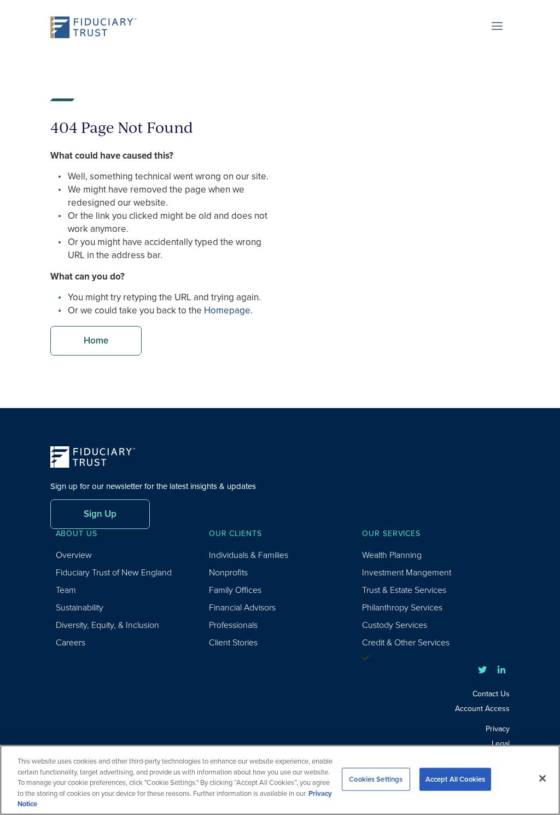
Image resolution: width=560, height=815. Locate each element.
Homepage (227, 310)
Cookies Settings (375, 779)
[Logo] (96, 27)
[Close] (542, 778)
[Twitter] (482, 670)
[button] (96, 341)
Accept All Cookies (455, 779)
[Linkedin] (501, 670)
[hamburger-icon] (497, 27)
